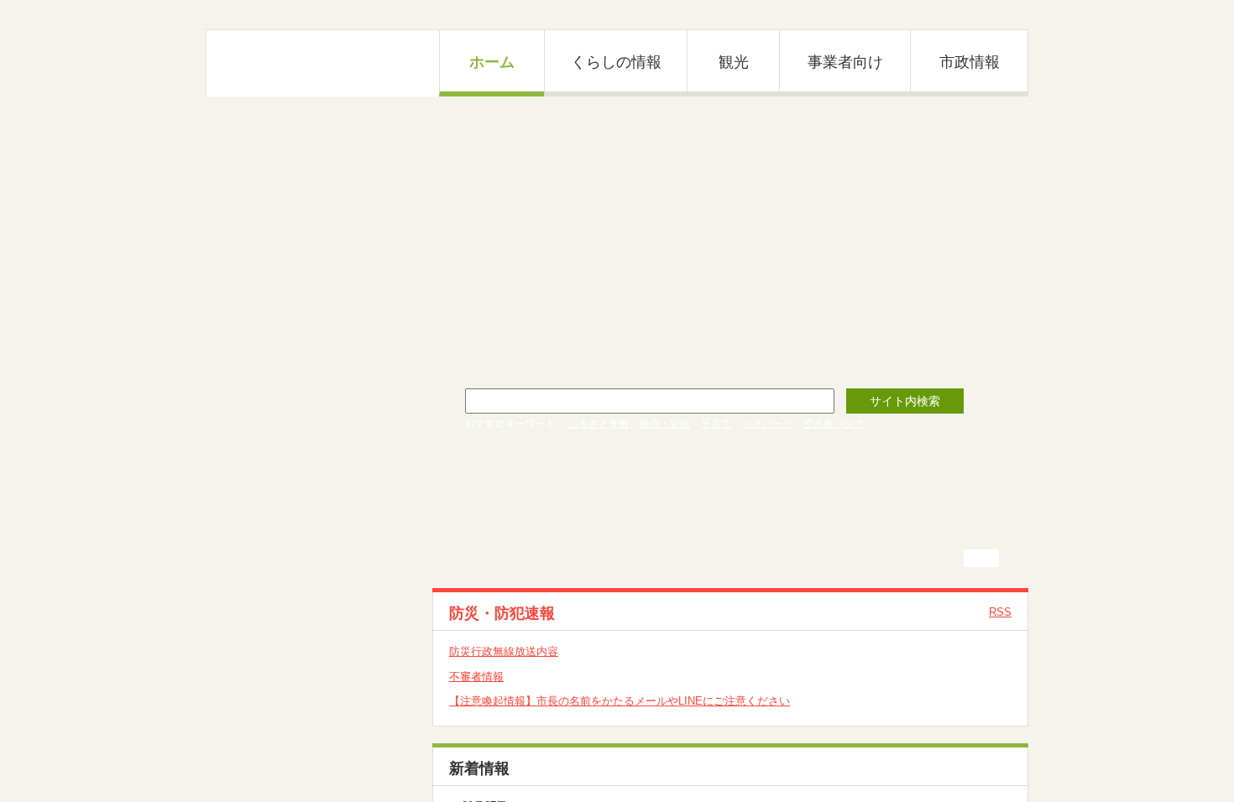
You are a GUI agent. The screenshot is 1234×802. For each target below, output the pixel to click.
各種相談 (258, 645)
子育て (716, 424)
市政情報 (969, 62)
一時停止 (988, 558)
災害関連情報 (268, 555)
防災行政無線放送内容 (503, 651)
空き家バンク (833, 424)
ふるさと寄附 (598, 424)
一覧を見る (984, 768)
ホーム (492, 62)
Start (1007, 109)
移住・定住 (665, 424)
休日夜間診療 (268, 525)
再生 (974, 558)
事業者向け (845, 62)
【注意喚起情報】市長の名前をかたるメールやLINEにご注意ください (619, 701)
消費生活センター (279, 675)
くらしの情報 (616, 62)
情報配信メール (274, 615)
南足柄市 (323, 63)
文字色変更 (988, 14)
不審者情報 (476, 676)
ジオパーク (767, 424)
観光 (734, 62)
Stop (1020, 109)
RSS (1000, 612)
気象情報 (258, 586)
